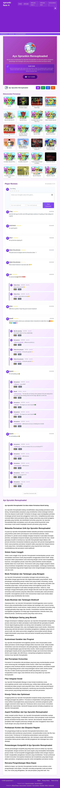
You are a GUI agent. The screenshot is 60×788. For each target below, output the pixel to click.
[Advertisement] (30, 22)
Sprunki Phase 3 (39, 783)
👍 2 (15, 289)
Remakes (42, 785)
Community (51, 785)
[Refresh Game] (53, 87)
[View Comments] (38, 87)
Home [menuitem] (20, 3)
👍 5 (15, 335)
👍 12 (15, 386)
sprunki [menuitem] (26, 3)
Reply (16, 219)
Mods (46, 785)
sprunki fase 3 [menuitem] (33, 4)
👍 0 (15, 416)
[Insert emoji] (52, 194)
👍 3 (15, 354)
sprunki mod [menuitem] (42, 4)
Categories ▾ (52, 4)
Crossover (29, 785)
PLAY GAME (31, 77)
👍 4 (15, 298)
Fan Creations (35, 785)
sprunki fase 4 (7, 3)
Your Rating (13, 188)
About (38, 780)
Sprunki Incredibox (29, 783)
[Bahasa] (55, 8)
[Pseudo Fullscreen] (48, 87)
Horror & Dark (23, 785)
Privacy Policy (46, 780)
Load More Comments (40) (30, 493)
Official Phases (15, 785)
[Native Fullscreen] (43, 87)
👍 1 (15, 397)
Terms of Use (54, 780)
